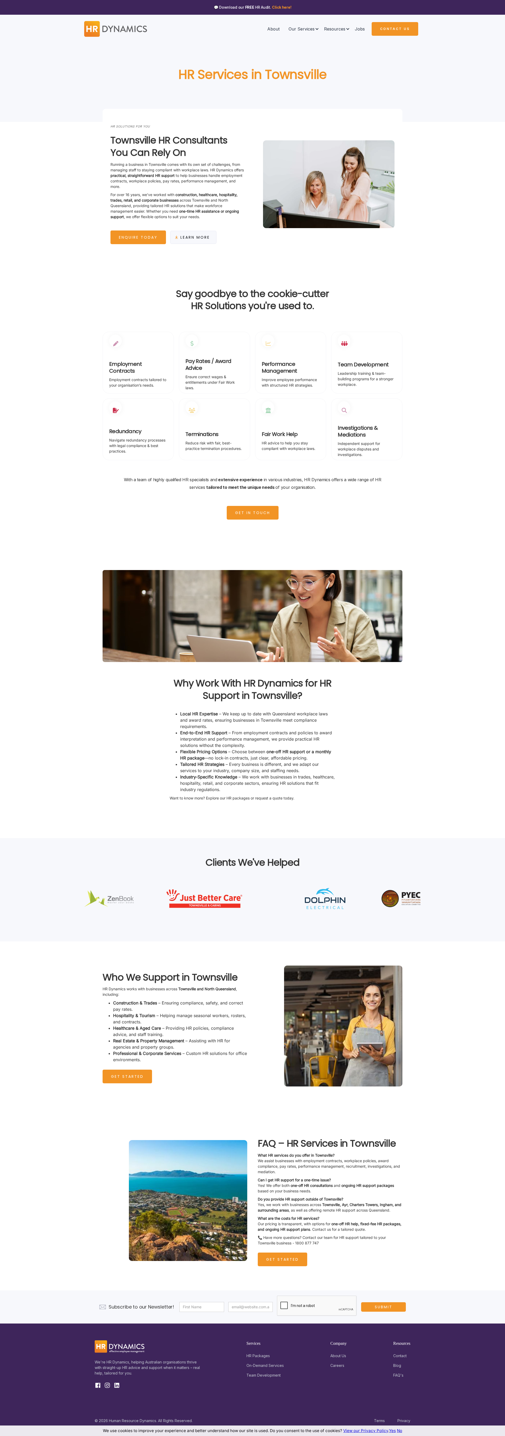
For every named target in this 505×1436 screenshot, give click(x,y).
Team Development (263, 1375)
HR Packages (258, 1355)
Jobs (360, 29)
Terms (379, 1420)
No (399, 1430)
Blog (397, 1365)
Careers (337, 1365)
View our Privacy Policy (365, 1430)
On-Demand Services (265, 1365)
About (273, 29)
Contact (400, 1355)
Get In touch (252, 512)
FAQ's (398, 1375)
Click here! (281, 7)
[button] (301, 29)
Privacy (403, 1420)
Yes (392, 1430)
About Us (338, 1355)
